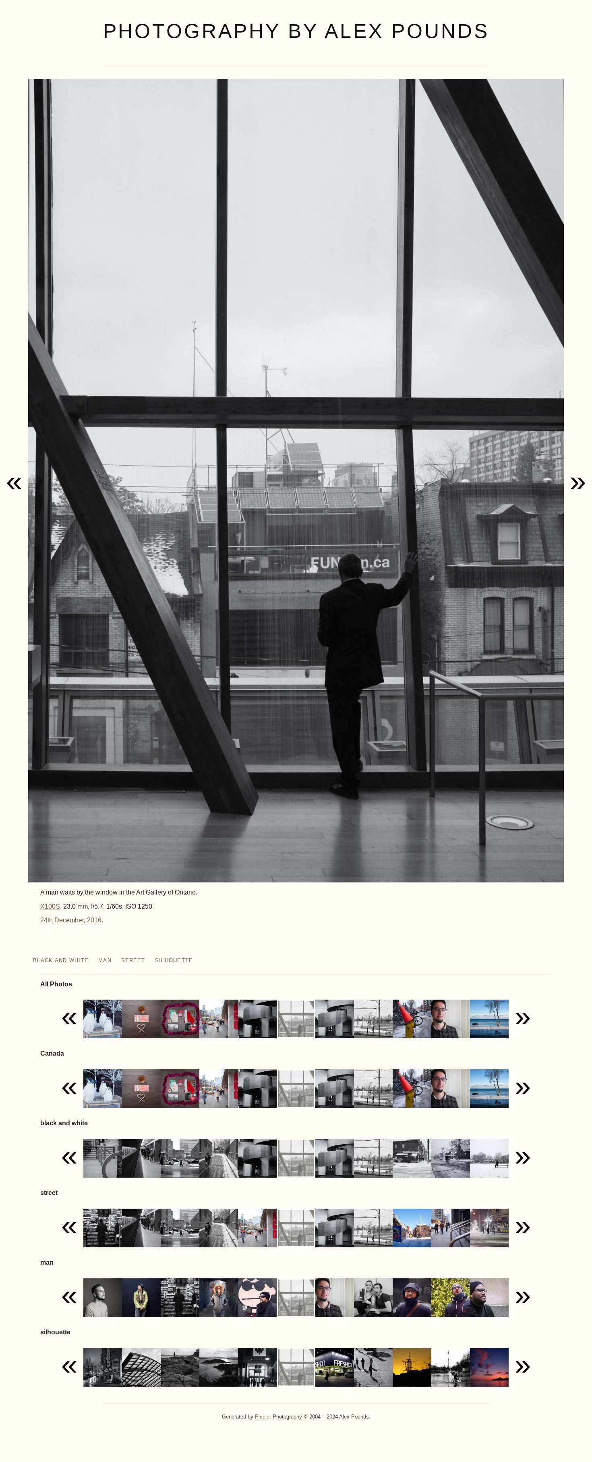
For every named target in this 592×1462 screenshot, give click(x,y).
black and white (61, 960)
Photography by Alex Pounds (296, 31)
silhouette (174, 960)
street (133, 960)
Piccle (262, 1417)
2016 (94, 920)
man (105, 960)
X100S (50, 906)
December (69, 920)
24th (46, 920)
